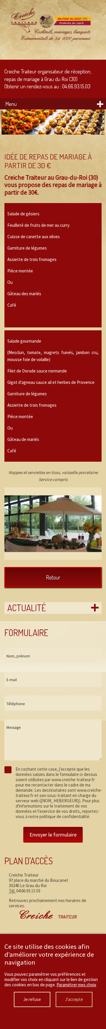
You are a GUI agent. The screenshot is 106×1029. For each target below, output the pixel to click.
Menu (11, 104)
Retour (53, 577)
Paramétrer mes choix (76, 984)
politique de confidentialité (64, 816)
